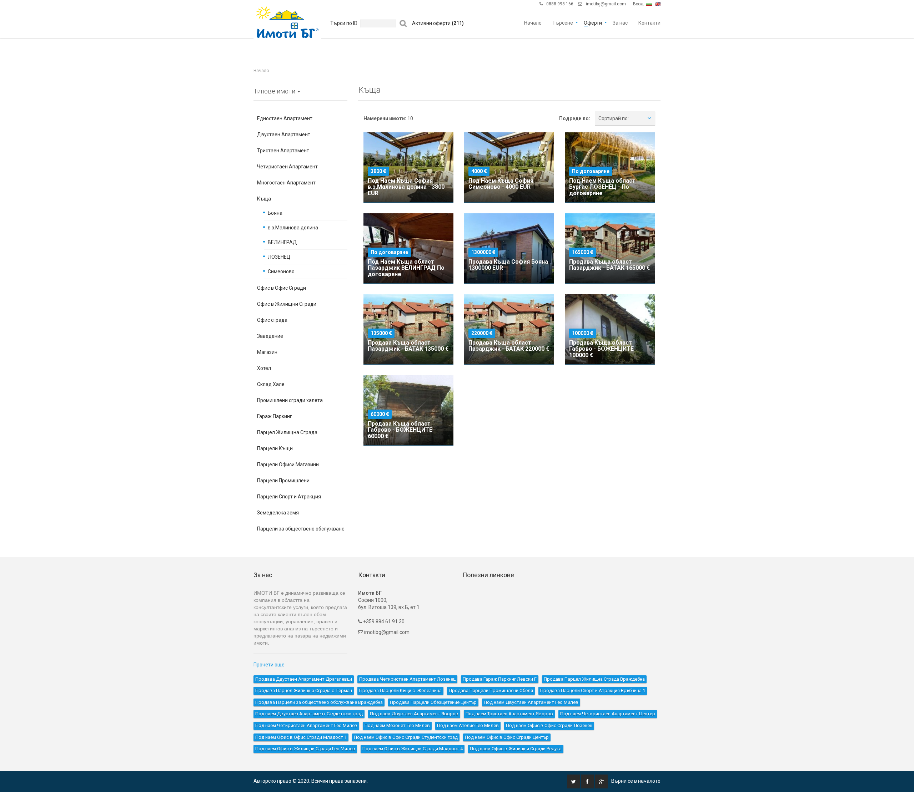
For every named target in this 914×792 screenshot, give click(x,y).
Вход (638, 3)
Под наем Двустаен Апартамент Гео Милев (531, 702)
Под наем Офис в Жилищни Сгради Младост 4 (412, 748)
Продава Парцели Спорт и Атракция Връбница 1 (592, 690)
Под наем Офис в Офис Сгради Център (507, 737)
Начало (533, 22)
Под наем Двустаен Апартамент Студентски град (309, 713)
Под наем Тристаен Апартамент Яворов (509, 713)
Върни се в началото (636, 781)
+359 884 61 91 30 (383, 621)
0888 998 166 (559, 3)
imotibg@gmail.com (606, 3)
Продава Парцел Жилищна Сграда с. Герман (303, 690)
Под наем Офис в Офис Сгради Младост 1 (301, 737)
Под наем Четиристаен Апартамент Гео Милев (306, 725)
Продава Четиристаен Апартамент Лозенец (407, 679)
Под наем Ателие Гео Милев (468, 725)
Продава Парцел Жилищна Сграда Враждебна (594, 679)
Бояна (275, 213)
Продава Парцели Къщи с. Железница (400, 690)
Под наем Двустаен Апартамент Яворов (414, 713)
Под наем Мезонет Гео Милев (397, 725)
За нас (620, 22)
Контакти (649, 22)
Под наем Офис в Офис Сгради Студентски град (406, 737)
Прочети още (269, 664)
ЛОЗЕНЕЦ (279, 257)
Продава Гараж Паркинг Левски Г (500, 679)
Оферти (593, 22)
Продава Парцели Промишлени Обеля (491, 690)
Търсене (562, 22)
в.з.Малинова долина (293, 227)
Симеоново (281, 271)
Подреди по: (574, 118)
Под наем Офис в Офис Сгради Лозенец (549, 725)
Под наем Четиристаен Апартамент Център (607, 713)
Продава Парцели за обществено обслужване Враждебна (319, 702)
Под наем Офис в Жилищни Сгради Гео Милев (305, 748)
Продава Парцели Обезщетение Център (433, 702)
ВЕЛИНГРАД (282, 242)
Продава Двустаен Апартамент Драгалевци (303, 679)
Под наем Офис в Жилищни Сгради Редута (516, 748)
